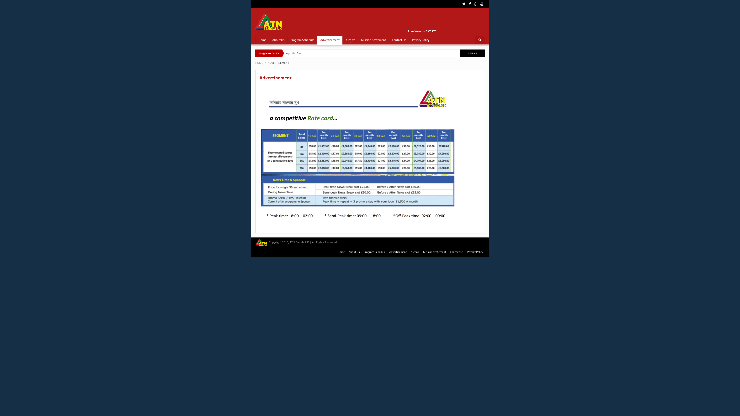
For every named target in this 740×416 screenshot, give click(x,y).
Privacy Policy (420, 40)
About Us (278, 40)
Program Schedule (302, 40)
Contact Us (399, 40)
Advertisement (330, 40)
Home (262, 40)
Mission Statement (373, 40)
